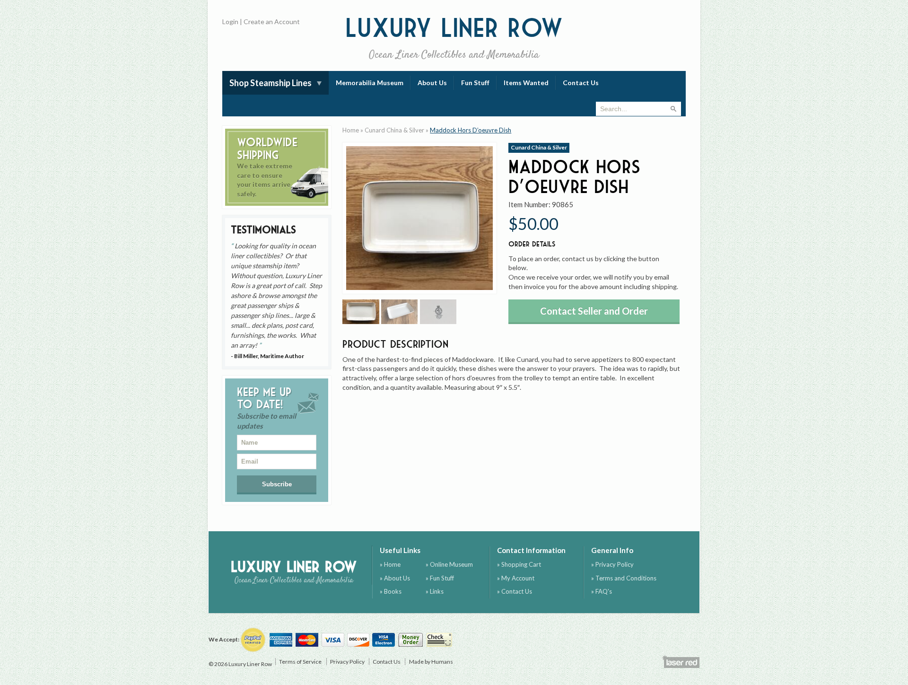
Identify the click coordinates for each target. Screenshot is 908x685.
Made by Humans (431, 661)
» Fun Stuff (440, 578)
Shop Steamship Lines (270, 83)
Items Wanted (526, 83)
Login (230, 22)
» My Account (515, 578)
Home (350, 130)
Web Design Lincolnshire (680, 661)
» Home (390, 564)
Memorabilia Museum (369, 83)
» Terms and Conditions (623, 578)
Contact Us (581, 83)
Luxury (454, 37)
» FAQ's (601, 591)
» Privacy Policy (612, 564)
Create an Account (272, 22)
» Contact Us (514, 591)
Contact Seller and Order (594, 310)
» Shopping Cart (519, 564)
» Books (391, 591)
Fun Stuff (475, 83)
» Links (435, 591)
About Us (432, 83)
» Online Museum (449, 564)
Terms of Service (300, 661)
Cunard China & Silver (394, 130)
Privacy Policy (347, 661)
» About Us (395, 578)
